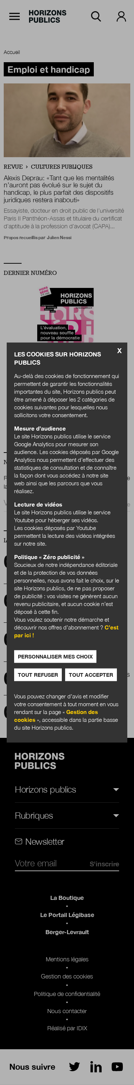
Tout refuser (38, 675)
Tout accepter (91, 675)
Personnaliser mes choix (55, 656)
